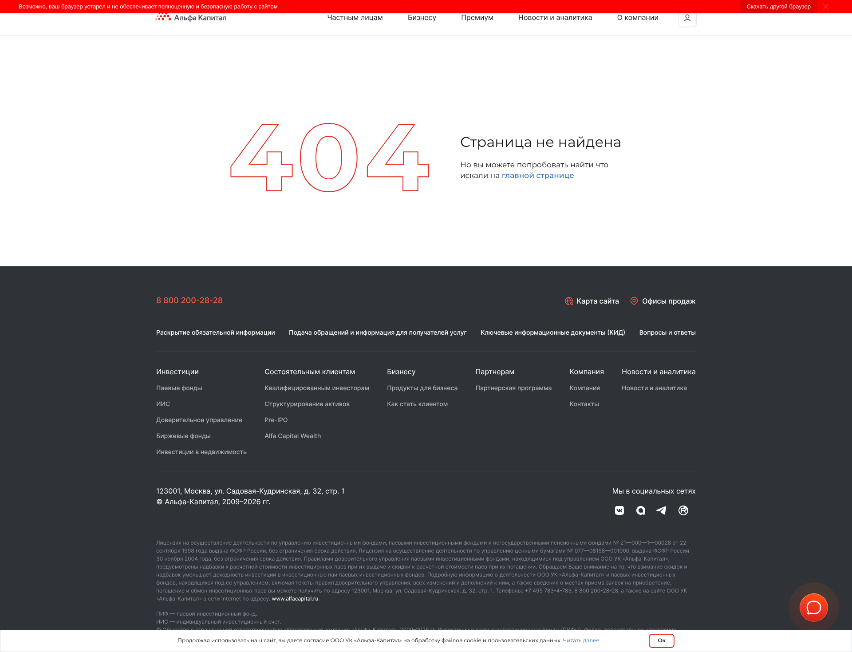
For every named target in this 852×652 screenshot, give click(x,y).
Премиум (477, 17)
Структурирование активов (307, 404)
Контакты (584, 404)
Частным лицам (355, 17)
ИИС (163, 404)
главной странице (538, 175)
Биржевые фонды (183, 436)
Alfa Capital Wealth (292, 436)
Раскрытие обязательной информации (215, 332)
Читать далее (581, 640)
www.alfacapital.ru (295, 598)
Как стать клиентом (417, 404)
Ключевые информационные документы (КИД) (553, 332)
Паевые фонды (179, 388)
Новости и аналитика (555, 17)
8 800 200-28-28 (189, 300)
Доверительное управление (199, 420)
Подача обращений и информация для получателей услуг (378, 332)
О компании (638, 17)
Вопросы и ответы (667, 332)
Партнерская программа (514, 388)
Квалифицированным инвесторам (316, 388)
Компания (585, 388)
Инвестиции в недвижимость (201, 452)
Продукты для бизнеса (422, 388)
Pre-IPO (276, 420)
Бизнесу (422, 17)
